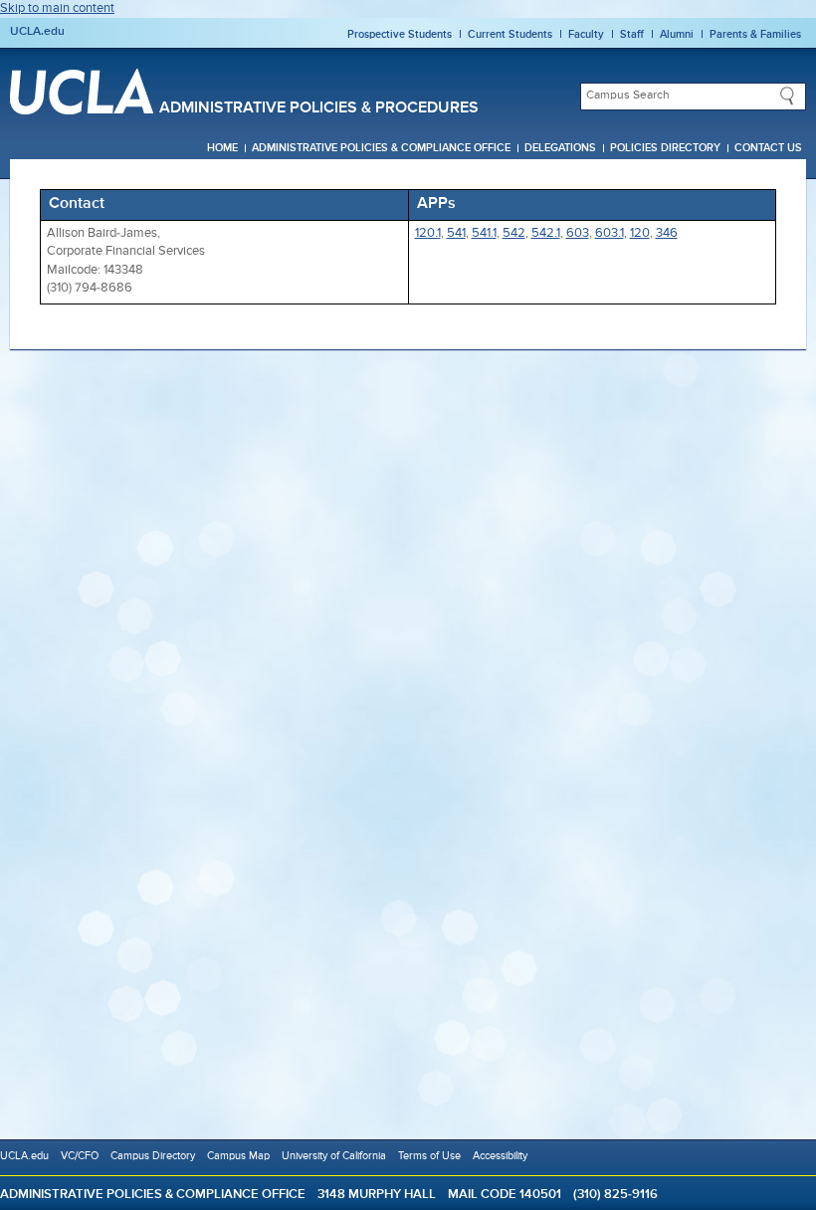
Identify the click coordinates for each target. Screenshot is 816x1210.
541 (456, 233)
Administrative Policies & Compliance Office (381, 148)
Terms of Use (429, 1155)
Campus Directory (152, 1155)
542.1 (545, 233)
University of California (334, 1155)
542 (514, 233)
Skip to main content (57, 8)
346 (667, 233)
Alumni (677, 34)
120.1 (428, 233)
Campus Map (238, 1155)
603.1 (609, 233)
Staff (632, 34)
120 (640, 233)
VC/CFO (80, 1155)
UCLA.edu (37, 32)
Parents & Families (755, 34)
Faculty (586, 34)
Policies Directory (665, 148)
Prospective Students (399, 34)
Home (222, 148)
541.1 (484, 233)
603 (577, 233)
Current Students (510, 34)
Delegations (560, 148)
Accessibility (500, 1155)
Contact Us (768, 148)
